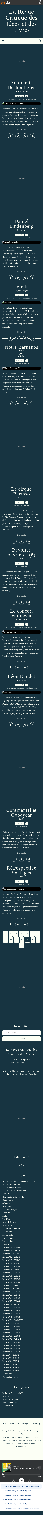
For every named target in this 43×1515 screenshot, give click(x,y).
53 (32, 934)
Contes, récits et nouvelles (13, 1197)
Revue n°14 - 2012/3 (11, 1263)
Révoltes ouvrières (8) (21, 552)
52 (27, 934)
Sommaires (7, 1374)
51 (21, 934)
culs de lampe (8, 1203)
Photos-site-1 (8, 1232)
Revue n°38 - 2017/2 (11, 1345)
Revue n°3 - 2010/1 (10, 1323)
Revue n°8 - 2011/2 (10, 1367)
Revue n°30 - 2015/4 (11, 1317)
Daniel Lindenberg (21, 224)
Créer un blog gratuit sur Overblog (12, 1437)
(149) (12, 1393)
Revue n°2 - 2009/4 (10, 1288)
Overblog (36, 1424)
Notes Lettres (21, 680)
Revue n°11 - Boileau (11, 1250)
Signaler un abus (7, 1440)
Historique (6, 1206)
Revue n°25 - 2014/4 (11, 1301)
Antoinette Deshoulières (21, 85)
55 (5, 939)
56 (11, 939)
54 (38, 934)
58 (22, 939)
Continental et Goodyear (21, 812)
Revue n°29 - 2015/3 (11, 1314)
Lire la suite (21, 130)
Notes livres (7, 1225)
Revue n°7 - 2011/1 (10, 1364)
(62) (9, 1402)
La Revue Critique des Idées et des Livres (22, 20)
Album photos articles (11, 1187)
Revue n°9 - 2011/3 (10, 1370)
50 (16, 934)
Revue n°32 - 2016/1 (11, 1326)
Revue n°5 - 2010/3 (10, 1358)
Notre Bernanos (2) (21, 349)
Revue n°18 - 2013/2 (11, 1276)
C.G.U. (16, 1440)
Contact (5, 1194)
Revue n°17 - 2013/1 (11, 1273)
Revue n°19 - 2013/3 (11, 1279)
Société (21, 559)
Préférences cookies (21, 1446)
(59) (8, 1406)
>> (21, 945)
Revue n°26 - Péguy (10, 1304)
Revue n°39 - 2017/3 (11, 1348)
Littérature (21, 356)
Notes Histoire (21, 620)
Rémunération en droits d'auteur (30, 1440)
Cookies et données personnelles (26, 1443)
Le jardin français (21, 91)
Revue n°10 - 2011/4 (11, 1247)
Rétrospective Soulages (21, 870)
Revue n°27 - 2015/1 (11, 1307)
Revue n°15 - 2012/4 (11, 1266)
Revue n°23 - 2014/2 (11, 1295)
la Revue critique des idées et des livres (22, 1431)
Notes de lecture (9, 1222)
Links (4, 1216)
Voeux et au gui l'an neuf (12, 1377)
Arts (21, 877)
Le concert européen (21, 613)
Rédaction (6, 1244)
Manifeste (6, 1219)
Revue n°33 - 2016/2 (11, 1329)
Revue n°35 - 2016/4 (11, 1336)
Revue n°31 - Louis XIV (12, 1320)
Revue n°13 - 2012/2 (11, 1260)
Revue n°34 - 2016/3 (11, 1333)
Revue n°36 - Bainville (12, 1339)
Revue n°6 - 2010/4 (10, 1361)
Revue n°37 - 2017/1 (11, 1342)
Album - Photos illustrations (14, 1190)
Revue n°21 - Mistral (11, 1285)
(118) (9, 1396)
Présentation (7, 1238)
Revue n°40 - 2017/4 (11, 1352)
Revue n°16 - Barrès (10, 1269)
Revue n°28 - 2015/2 (11, 1310)
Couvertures (7, 1200)
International (21, 498)
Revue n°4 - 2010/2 (10, 1355)
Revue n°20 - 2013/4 (11, 1282)
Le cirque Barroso (21, 491)
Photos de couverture (11, 1228)
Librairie (6, 1213)
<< (5, 934)
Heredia (21, 286)
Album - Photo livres (11, 1184)
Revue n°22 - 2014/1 (11, 1292)
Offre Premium (10, 1443)
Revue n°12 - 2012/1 (11, 1257)
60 (33, 939)
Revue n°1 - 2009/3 (10, 1254)
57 (16, 939)
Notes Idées (21, 230)
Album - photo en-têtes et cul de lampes (19, 1181)
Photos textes (8, 1235)
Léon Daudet (21, 676)
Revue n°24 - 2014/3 (11, 1298)
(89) (10, 1399)
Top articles (28, 1437)
